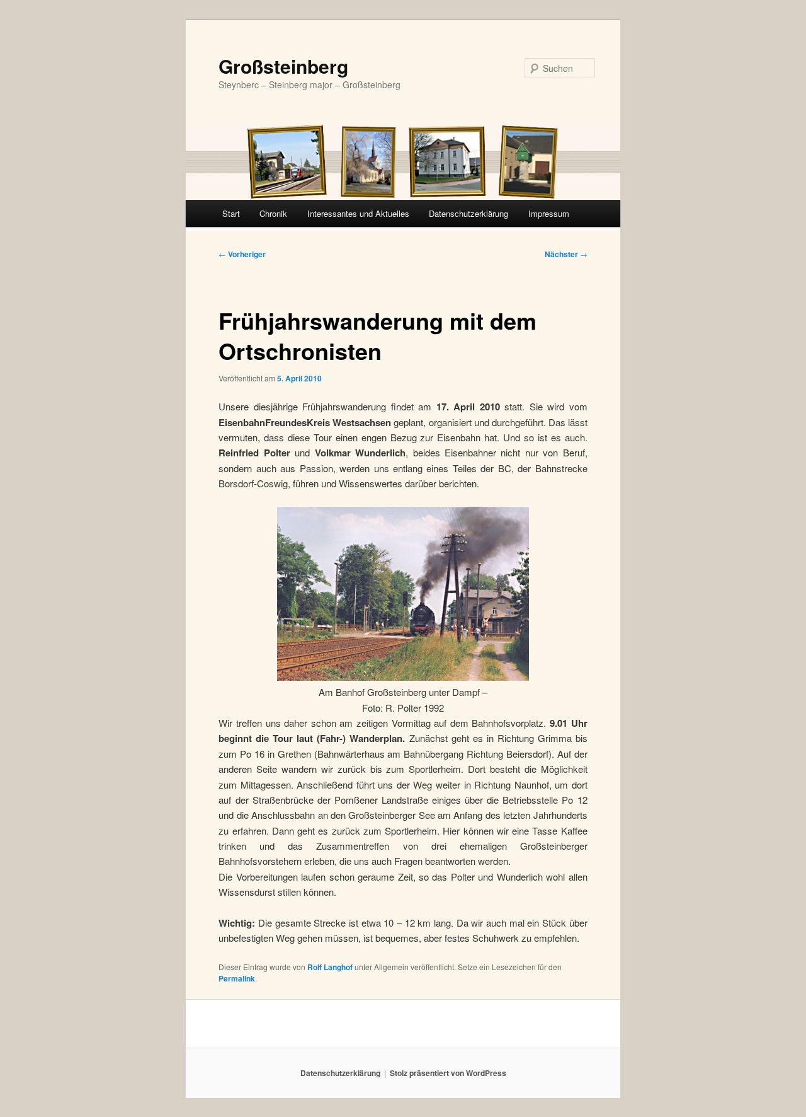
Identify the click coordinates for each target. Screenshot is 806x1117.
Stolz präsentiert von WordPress (448, 1073)
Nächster (566, 254)
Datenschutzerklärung (468, 213)
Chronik (273, 213)
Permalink (237, 978)
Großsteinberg (283, 65)
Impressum (548, 213)
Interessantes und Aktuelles (358, 213)
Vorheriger (242, 254)
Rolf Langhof (330, 967)
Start (231, 213)
